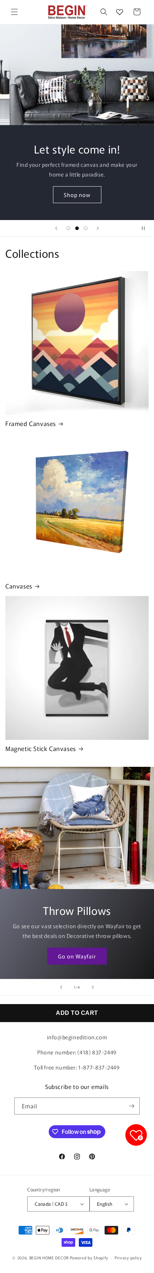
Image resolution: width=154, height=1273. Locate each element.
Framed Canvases (30, 423)
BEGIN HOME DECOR (49, 1257)
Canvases (18, 586)
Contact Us (77, 197)
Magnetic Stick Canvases (40, 748)
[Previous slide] (56, 228)
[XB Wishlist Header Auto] (119, 12)
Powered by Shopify (89, 1257)
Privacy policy (128, 1257)
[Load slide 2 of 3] (77, 228)
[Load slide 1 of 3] (68, 228)
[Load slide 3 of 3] (85, 228)
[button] (14, 12)
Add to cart (77, 1013)
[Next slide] (98, 228)
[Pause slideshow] (146, 228)
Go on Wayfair (77, 956)
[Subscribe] (131, 1106)
